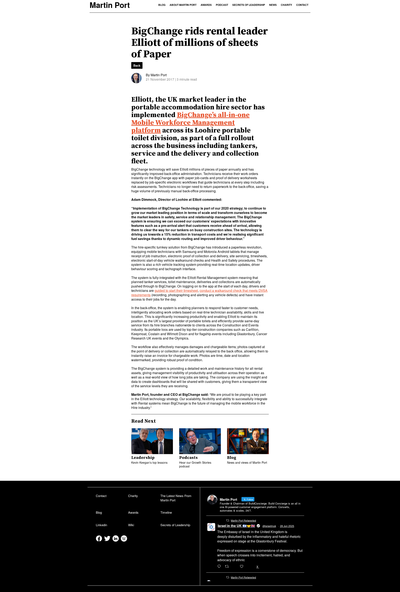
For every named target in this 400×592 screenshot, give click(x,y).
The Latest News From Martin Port (175, 497)
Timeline (166, 512)
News (273, 5)
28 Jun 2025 (287, 526)
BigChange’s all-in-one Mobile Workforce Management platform (190, 123)
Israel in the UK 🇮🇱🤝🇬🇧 (236, 525)
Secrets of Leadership (248, 5)
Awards (206, 5)
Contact (302, 5)
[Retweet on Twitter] (227, 520)
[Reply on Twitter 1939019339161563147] (220, 566)
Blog (161, 5)
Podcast (222, 5)
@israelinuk (269, 526)
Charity (286, 5)
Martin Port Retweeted (243, 520)
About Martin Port (183, 5)
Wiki (131, 525)
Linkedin (101, 525)
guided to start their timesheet (176, 290)
